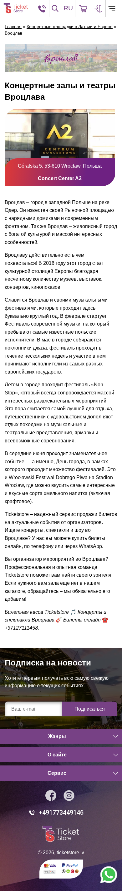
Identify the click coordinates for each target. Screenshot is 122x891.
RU (68, 8)
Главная (13, 26)
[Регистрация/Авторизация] (98, 8)
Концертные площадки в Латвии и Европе (70, 26)
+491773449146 (61, 812)
